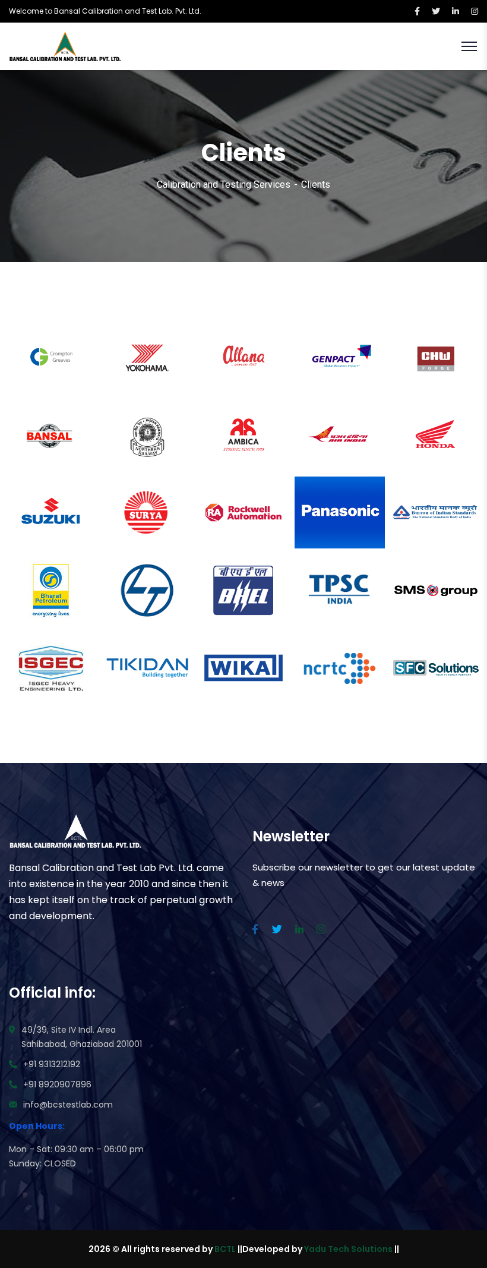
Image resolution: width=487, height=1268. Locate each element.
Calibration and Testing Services (223, 184)
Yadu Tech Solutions (348, 1249)
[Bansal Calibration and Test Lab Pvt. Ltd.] (65, 45)
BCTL (225, 1249)
